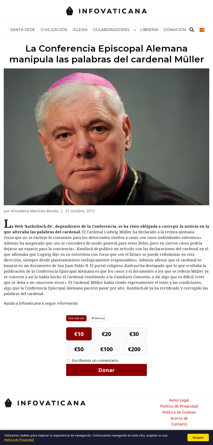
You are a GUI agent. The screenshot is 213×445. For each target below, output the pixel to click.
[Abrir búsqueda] (191, 30)
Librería (149, 29)
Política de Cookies (179, 412)
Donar (106, 369)
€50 (79, 349)
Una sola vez (76, 318)
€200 (134, 349)
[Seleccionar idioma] (202, 30)
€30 (134, 334)
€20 (106, 334)
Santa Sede (22, 29)
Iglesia (80, 29)
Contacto (179, 424)
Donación (175, 29)
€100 (106, 349)
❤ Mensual (98, 318)
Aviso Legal (179, 400)
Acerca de (179, 418)
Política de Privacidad (179, 406)
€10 (79, 334)
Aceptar (198, 437)
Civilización (54, 29)
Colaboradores (111, 29)
